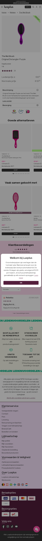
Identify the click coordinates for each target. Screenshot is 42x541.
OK (21, 283)
